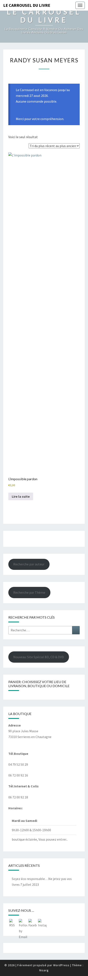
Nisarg (44, 970)
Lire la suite (21, 496)
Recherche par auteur (28, 564)
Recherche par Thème (29, 592)
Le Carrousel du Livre (26, 5)
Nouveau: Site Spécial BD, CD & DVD (38, 657)
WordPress (61, 965)
